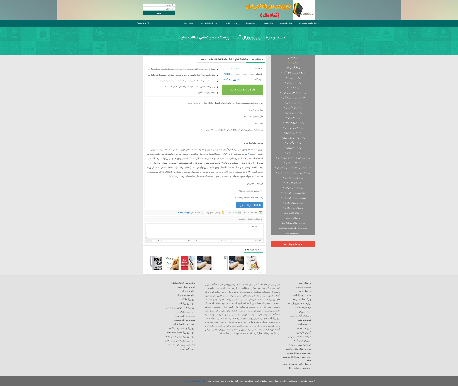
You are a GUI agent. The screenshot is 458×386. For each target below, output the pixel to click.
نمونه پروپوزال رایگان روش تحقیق (180, 340)
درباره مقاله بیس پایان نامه (299, 303)
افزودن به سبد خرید (242, 90)
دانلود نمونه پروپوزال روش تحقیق (180, 344)
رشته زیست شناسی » (293, 177)
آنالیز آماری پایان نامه (293, 244)
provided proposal (303, 287)
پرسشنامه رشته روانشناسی (250, 219)
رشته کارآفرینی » (293, 142)
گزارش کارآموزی (303, 332)
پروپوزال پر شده (293, 218)
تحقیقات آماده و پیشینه (309, 23)
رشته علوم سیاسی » (293, 162)
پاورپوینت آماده (304, 320)
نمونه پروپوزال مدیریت (185, 315)
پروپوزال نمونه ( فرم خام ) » (293, 197)
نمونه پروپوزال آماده (186, 303)
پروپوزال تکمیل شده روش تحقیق (296, 364)
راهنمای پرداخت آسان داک (299, 368)
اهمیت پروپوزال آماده (302, 295)
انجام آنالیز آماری (187, 349)
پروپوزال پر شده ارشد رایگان (182, 328)
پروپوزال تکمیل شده (293, 213)
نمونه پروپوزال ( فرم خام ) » (293, 192)
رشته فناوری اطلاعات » (293, 122)
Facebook (197, 381)
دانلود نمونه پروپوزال (186, 295)
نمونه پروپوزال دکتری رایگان (298, 349)
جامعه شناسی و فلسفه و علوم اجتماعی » (293, 167)
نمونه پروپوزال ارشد (186, 311)
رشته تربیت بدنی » (293, 152)
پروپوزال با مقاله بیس (209, 23)
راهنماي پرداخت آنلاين (206, 93)
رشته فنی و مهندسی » (293, 127)
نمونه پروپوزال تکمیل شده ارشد (181, 332)
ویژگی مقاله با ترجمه (302, 299)
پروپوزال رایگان (188, 299)
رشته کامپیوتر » (293, 117)
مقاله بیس (268, 23)
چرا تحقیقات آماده (303, 307)
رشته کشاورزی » (293, 147)
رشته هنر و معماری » (293, 132)
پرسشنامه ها (251, 23)
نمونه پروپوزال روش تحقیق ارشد (180, 336)
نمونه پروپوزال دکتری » (293, 202)
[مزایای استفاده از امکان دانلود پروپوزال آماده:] (156, 269)
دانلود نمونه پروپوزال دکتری (299, 353)
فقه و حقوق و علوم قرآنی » (293, 97)
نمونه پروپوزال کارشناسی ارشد (293, 228)
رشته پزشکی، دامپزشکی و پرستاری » (293, 157)
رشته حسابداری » (293, 82)
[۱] (261, 191)
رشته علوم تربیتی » (293, 112)
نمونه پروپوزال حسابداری (184, 320)
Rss (204, 381)
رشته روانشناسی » (293, 102)
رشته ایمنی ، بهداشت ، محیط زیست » (293, 172)
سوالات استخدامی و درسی (299, 336)
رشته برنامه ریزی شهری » (293, 137)
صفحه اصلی (293, 57)
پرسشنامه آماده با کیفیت (300, 315)
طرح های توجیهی (303, 328)
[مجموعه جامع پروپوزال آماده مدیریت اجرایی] (204, 269)
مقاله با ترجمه (286, 23)
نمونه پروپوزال (305, 311)
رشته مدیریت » (293, 77)
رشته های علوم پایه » (293, 182)
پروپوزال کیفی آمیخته (301, 340)
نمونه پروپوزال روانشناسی (183, 324)
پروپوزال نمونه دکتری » (293, 207)
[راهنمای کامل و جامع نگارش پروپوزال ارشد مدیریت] (252, 269)
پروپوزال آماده (232, 23)
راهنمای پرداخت (293, 233)
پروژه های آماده (304, 324)
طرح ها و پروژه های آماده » (293, 72)
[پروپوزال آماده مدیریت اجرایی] (220, 269)
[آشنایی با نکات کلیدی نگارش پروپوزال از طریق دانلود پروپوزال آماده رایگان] (172, 269)
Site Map (188, 381)
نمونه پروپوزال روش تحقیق (293, 223)
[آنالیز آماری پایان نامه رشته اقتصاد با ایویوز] (188, 269)
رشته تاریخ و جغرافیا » (293, 187)
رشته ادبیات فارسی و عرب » (293, 92)
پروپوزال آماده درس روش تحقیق (180, 307)
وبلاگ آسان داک (293, 67)
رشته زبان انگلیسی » (293, 107)
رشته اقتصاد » (293, 87)
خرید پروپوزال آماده (186, 287)
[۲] (249, 154)
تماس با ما (188, 23)
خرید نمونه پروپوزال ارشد (300, 344)
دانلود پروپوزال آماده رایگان (183, 283)
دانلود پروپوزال (188, 291)
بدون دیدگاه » (231, 79)
